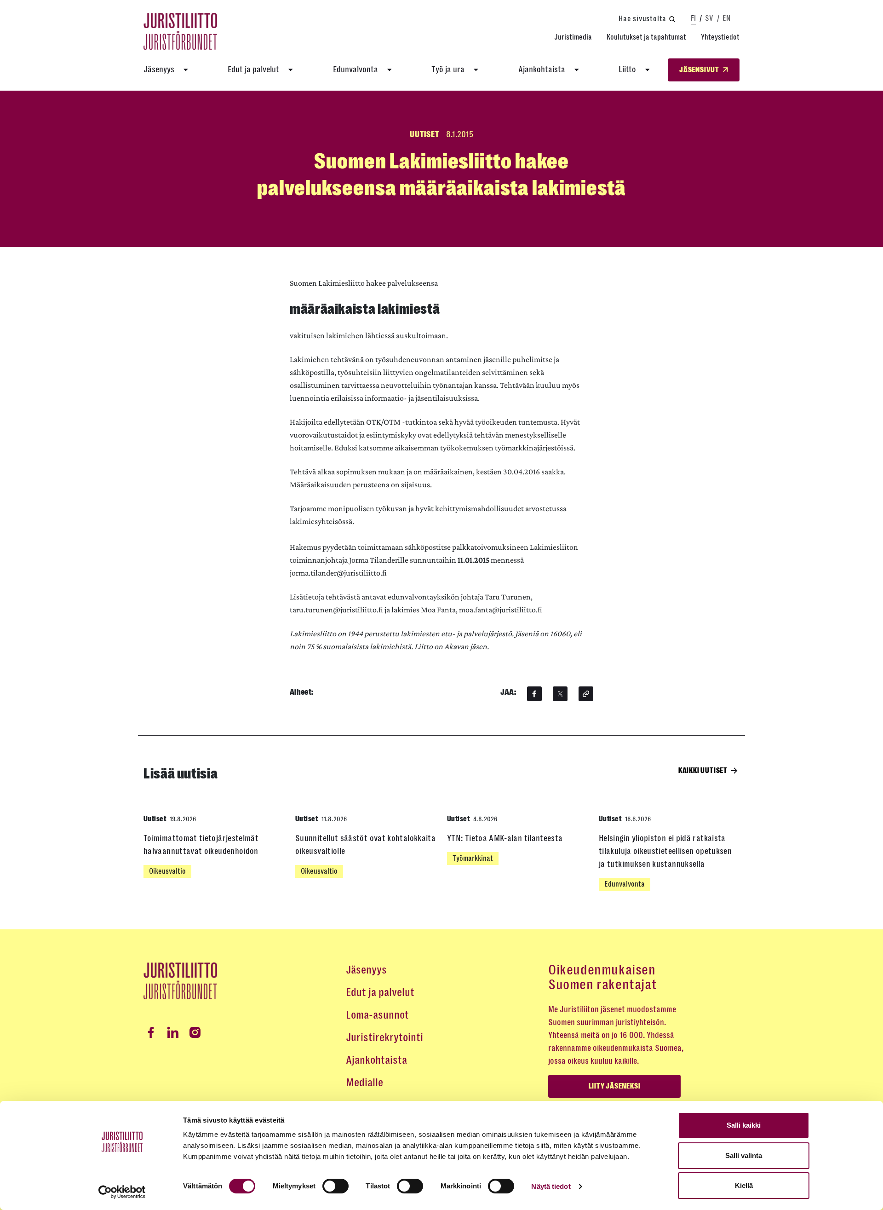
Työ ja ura (447, 69)
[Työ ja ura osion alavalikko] (476, 69)
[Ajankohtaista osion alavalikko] (576, 69)
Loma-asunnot (377, 1014)
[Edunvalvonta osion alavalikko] (389, 69)
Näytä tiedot (550, 1186)
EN (726, 18)
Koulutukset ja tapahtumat (646, 37)
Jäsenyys (158, 69)
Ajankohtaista (541, 69)
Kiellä (744, 1185)
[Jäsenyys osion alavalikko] (185, 69)
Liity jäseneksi (615, 1086)
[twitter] (560, 693)
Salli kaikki (744, 1125)
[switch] (335, 1186)
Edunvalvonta (355, 69)
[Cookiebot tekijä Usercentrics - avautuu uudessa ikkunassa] (122, 1192)
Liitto (627, 69)
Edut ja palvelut (253, 69)
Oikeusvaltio (167, 871)
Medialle (364, 1082)
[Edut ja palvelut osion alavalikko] (290, 69)
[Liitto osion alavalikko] (647, 69)
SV (709, 18)
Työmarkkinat (473, 858)
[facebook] (534, 693)
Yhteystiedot (720, 37)
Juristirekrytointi (384, 1037)
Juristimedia (573, 37)
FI (693, 18)
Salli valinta (743, 1155)
